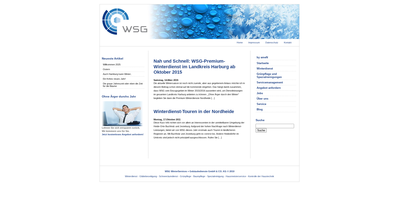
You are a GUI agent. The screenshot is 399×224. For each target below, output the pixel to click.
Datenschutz (271, 42)
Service (261, 104)
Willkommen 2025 (112, 64)
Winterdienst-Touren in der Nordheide (194, 111)
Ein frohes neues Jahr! (114, 79)
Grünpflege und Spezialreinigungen (269, 75)
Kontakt (288, 42)
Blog (260, 109)
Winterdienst (265, 68)
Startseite (263, 63)
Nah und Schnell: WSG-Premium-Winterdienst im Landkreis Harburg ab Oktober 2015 (194, 66)
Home (240, 42)
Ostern (106, 69)
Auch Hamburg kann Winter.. (117, 74)
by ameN (262, 57)
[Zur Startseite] (199, 38)
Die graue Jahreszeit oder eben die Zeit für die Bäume (123, 84)
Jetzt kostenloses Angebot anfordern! (123, 134)
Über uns (262, 98)
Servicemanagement (270, 82)
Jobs (260, 93)
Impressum (254, 42)
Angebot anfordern (269, 87)
